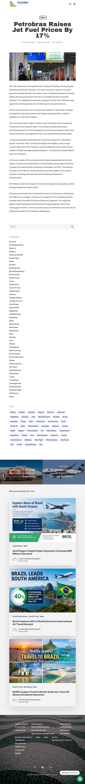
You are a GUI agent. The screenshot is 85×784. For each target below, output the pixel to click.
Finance (12, 294)
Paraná (12, 344)
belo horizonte (44, 417)
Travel (11, 377)
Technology (13, 374)
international (42, 435)
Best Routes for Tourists (62, 740)
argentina (14, 417)
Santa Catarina (15, 364)
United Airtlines (15, 390)
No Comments (57, 42)
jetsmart (54, 435)
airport (41, 412)
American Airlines (16, 255)
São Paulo (13, 367)
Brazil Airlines (14, 268)
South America (15, 370)
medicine (28, 440)
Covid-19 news (15, 288)
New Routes (13, 331)
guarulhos (14, 435)
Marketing (13, 317)
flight (12, 431)
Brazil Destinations (16, 271)
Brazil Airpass (37, 724)
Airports (12, 248)
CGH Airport (14, 285)
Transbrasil (19, 750)
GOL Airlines (14, 304)
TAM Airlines (20, 740)
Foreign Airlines (15, 298)
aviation (25, 417)
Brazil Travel (14, 278)
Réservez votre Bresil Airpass (43, 734)
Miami (11, 321)
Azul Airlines (14, 258)
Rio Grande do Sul (16, 357)
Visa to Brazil (20, 730)
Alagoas (12, 252)
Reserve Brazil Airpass (40, 727)
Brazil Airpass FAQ (39, 730)
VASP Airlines (20, 747)
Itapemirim (13, 311)
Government (14, 308)
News (43, 17)
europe (65, 426)
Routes (12, 360)
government (64, 431)
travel (19, 445)
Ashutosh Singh (29, 42)
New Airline (13, 327)
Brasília (12, 265)
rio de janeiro (52, 440)
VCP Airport (14, 393)
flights (21, 431)
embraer (55, 426)
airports (50, 412)
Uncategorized (15, 383)
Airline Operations (16, 245)
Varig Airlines (20, 743)
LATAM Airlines (15, 314)
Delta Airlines (14, 291)
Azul (33, 417)
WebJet (18, 753)
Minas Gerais (14, 324)
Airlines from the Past (23, 737)
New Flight (39, 440)
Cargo (23, 421)
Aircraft (12, 242)
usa (40, 445)
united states (30, 445)
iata (32, 435)
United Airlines (15, 387)
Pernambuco (14, 347)
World (11, 397)
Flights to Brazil (21, 724)
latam (64, 435)
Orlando (12, 337)
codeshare (40, 421)
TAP (12, 445)
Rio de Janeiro (14, 354)
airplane (31, 412)
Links (46, 737)
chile (31, 421)
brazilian (13, 421)
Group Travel (20, 727)
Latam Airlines (65, 727)
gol (42, 431)
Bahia (11, 261)
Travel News (14, 380)
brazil (65, 417)
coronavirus (53, 421)
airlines (22, 412)
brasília (56, 417)
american (61, 412)
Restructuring (15, 350)
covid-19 (13, 426)
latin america (15, 440)
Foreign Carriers (15, 301)
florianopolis (32, 431)
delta (23, 426)
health (24, 435)
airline (12, 412)
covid (63, 421)
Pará (11, 341)
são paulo (65, 440)
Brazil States (14, 275)
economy (45, 426)
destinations (33, 426)
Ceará (11, 281)
